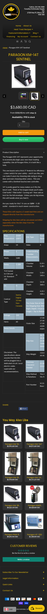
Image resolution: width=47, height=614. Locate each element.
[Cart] (26, 41)
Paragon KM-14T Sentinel (19, 47)
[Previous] (4, 96)
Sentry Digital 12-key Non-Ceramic (19, 300)
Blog (36, 33)
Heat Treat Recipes (24, 29)
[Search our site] (30, 41)
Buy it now (23, 139)
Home (18, 25)
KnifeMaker (22, 609)
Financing (11, 36)
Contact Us (36, 36)
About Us (27, 25)
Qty (23, 121)
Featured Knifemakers (20, 33)
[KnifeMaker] (11, 11)
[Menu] (17, 41)
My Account (22, 36)
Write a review (23, 559)
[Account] (21, 41)
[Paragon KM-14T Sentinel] (35, 96)
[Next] (42, 96)
